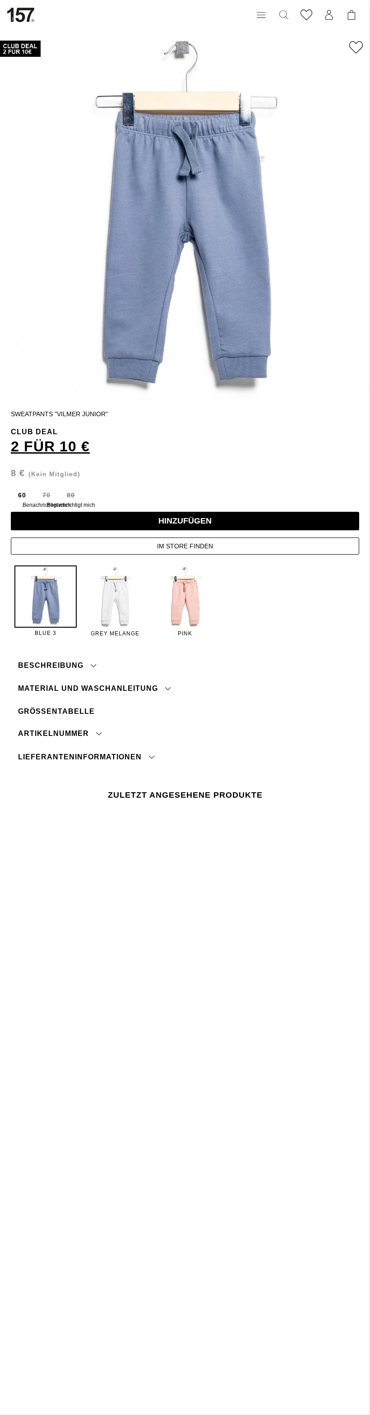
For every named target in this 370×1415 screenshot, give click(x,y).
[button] (261, 15)
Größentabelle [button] (56, 711)
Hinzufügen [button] (185, 520)
